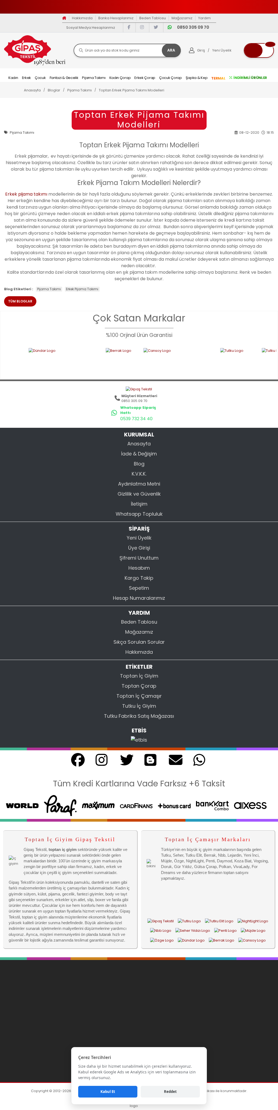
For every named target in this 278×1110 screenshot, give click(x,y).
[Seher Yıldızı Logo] (192, 930)
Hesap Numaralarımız (139, 598)
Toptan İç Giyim (139, 675)
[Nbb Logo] (160, 930)
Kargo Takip (139, 578)
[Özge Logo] (162, 940)
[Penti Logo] (225, 930)
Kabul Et (107, 1091)
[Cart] (259, 50)
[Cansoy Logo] (151, 360)
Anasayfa (139, 443)
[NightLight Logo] (253, 921)
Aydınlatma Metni (139, 483)
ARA (171, 50)
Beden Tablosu (152, 18)
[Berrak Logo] (93, 360)
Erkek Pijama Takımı (82, 289)
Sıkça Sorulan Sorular (139, 642)
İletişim (139, 503)
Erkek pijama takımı (26, 194)
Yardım (204, 18)
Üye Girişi (139, 547)
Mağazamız (182, 18)
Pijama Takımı (49, 289)
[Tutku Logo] (210, 360)
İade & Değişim (139, 453)
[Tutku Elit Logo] (256, 360)
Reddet (170, 1091)
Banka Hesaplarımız (116, 18)
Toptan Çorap (139, 685)
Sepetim (139, 588)
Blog (139, 463)
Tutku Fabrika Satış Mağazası (139, 716)
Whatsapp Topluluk (139, 514)
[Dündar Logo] (36, 360)
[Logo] (34, 50)
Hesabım (139, 567)
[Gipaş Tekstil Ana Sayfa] (160, 921)
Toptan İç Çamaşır (139, 696)
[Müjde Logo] (253, 930)
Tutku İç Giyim (139, 706)
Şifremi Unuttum (139, 557)
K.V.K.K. (139, 473)
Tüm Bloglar (20, 301)
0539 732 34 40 (136, 419)
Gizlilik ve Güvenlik (139, 493)
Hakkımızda (82, 18)
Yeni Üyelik (139, 537)
